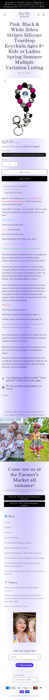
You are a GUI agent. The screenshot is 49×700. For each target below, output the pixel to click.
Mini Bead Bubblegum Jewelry (16, 548)
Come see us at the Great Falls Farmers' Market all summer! (24, 572)
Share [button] (6, 395)
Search (7, 522)
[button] (4, 14)
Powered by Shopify (32, 696)
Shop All (8, 527)
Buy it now (24, 179)
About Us (8, 532)
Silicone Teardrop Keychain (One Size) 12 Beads (24, 155)
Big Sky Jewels (21, 696)
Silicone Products (11, 538)
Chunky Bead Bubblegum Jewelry (18, 543)
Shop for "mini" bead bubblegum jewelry (24, 504)
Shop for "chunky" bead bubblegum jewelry (24, 498)
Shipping (4, 142)
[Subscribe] (37, 657)
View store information (13, 192)
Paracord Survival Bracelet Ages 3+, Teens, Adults (24, 558)
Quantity (5, 160)
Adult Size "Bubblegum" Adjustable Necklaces (23, 553)
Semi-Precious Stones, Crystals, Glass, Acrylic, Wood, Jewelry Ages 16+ (23, 564)
